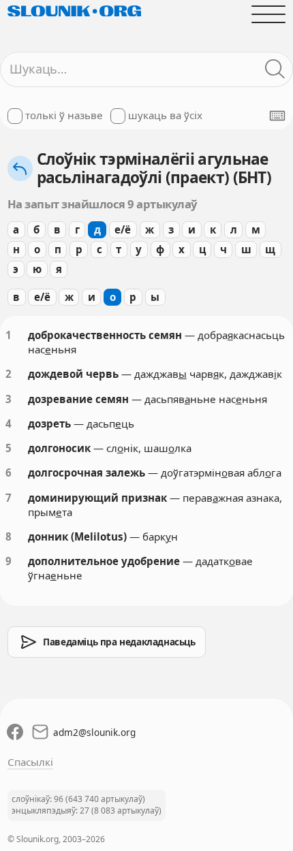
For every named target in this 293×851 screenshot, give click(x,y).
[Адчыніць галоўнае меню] (269, 14)
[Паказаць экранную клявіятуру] (277, 116)
